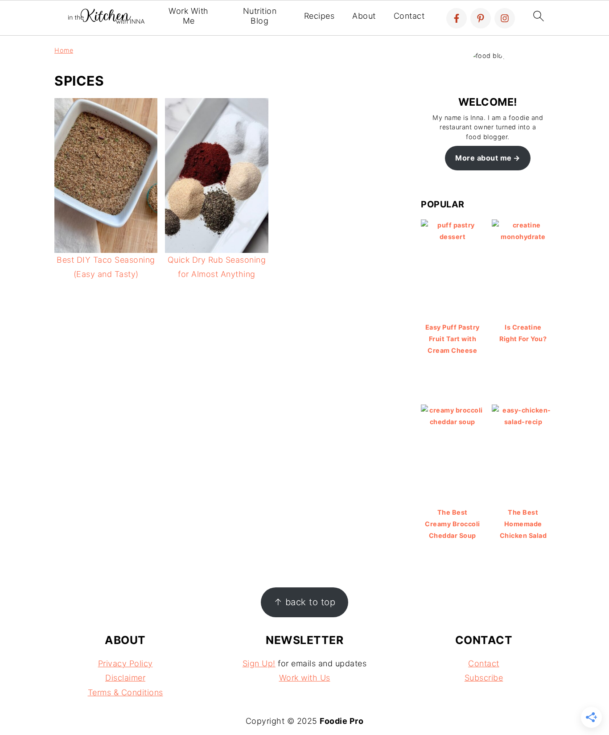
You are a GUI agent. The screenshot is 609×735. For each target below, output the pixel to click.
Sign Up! (259, 663)
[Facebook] (456, 18)
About (364, 16)
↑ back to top (305, 601)
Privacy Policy (125, 663)
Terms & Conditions (125, 692)
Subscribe (484, 677)
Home (63, 50)
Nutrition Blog (260, 15)
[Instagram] (504, 18)
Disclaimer (125, 677)
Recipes (319, 16)
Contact (409, 16)
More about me (483, 157)
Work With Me (189, 15)
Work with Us (304, 677)
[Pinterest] (480, 18)
